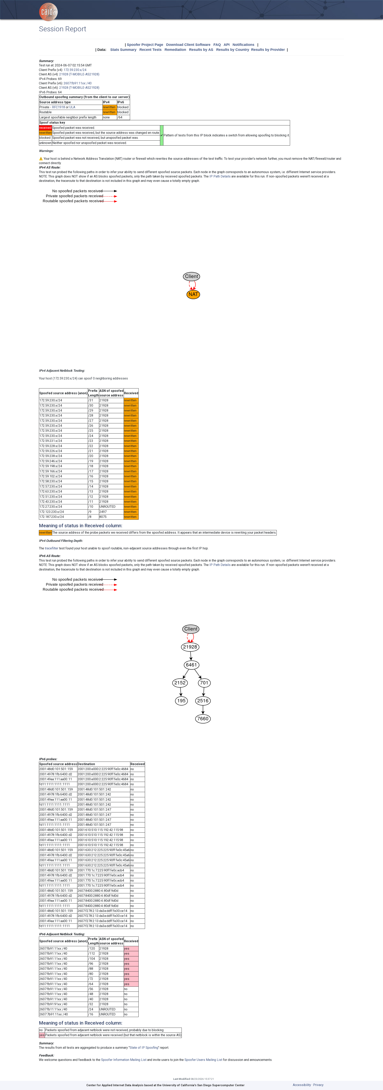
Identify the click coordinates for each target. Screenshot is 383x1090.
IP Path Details (220, 176)
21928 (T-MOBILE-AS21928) (79, 74)
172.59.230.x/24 (75, 70)
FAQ (217, 45)
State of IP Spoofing (144, 1048)
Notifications (243, 45)
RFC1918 (58, 107)
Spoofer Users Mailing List (203, 1060)
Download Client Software (188, 45)
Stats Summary (123, 50)
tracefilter (51, 548)
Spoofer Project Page (145, 45)
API (227, 45)
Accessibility (302, 1085)
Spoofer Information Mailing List (123, 1060)
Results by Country (232, 50)
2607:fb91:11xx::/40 (78, 83)
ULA (72, 107)
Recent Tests (150, 50)
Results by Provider (268, 50)
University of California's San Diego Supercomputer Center (203, 1085)
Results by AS (201, 50)
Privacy (318, 1085)
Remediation (175, 50)
